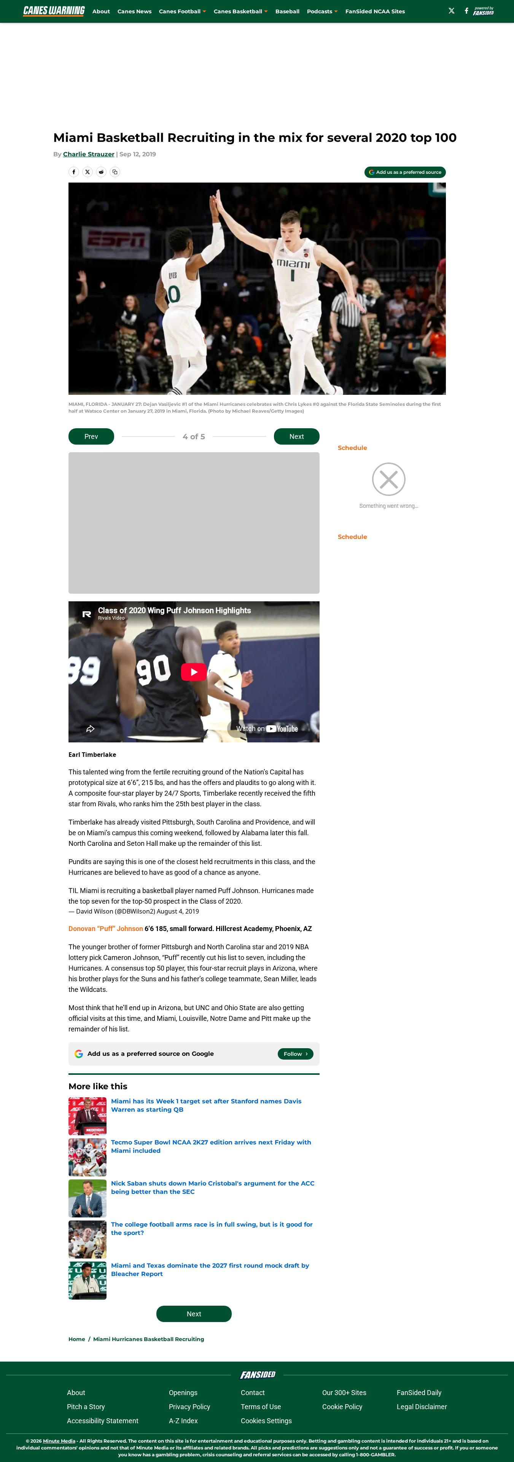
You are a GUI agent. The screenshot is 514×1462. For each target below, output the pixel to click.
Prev (91, 436)
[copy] (115, 172)
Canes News (134, 11)
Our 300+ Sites (344, 1393)
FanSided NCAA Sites (375, 11)
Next (297, 436)
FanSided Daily (419, 1393)
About (101, 11)
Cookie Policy (342, 1407)
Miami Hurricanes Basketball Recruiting (148, 1339)
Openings (183, 1393)
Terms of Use (261, 1407)
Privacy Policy (189, 1407)
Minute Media (59, 1441)
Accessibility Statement (102, 1421)
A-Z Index (183, 1421)
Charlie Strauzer (89, 154)
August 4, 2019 (178, 911)
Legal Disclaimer (422, 1407)
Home (76, 1339)
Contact (253, 1393)
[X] (452, 11)
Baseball (287, 11)
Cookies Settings (266, 1421)
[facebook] (466, 11)
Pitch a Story (86, 1407)
